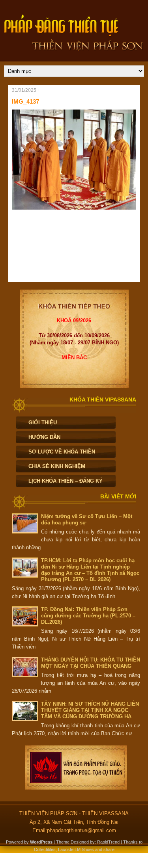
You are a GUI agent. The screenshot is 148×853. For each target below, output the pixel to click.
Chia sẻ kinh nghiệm (56, 466)
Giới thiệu (42, 423)
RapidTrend (108, 842)
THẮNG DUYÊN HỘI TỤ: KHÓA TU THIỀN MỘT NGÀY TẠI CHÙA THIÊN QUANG (90, 663)
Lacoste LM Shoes (76, 849)
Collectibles (45, 849)
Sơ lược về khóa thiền (61, 452)
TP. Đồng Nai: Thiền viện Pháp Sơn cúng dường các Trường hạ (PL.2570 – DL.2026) (88, 615)
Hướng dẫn (44, 437)
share (108, 849)
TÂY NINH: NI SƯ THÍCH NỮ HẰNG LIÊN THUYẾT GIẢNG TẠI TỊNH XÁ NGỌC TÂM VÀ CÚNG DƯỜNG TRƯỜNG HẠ (90, 710)
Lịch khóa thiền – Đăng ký (65, 481)
